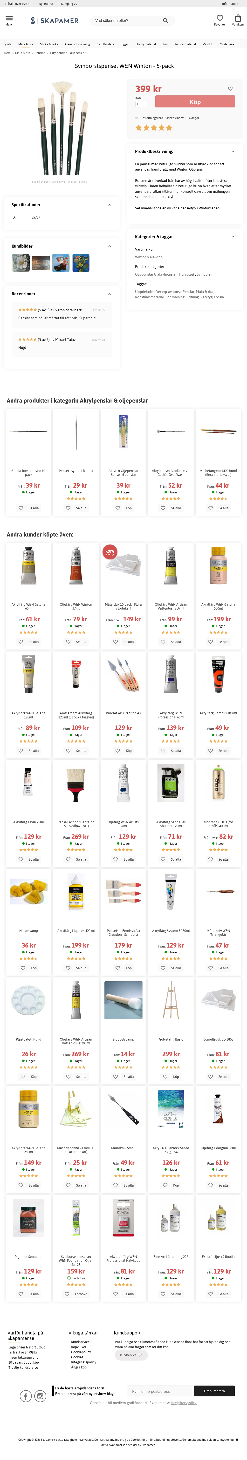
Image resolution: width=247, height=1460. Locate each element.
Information (230, 4)
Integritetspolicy (83, 1362)
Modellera (227, 44)
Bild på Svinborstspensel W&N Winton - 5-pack (59, 181)
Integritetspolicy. (184, 1402)
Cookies (77, 1357)
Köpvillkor (78, 1347)
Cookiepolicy (81, 1352)
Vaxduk (208, 44)
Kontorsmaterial (185, 44)
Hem (7, 53)
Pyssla (7, 44)
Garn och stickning (77, 44)
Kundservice (80, 1342)
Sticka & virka (49, 44)
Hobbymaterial (146, 44)
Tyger (125, 44)
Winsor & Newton (149, 257)
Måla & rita (25, 44)
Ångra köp (79, 1367)
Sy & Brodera (105, 44)
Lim (165, 44)
